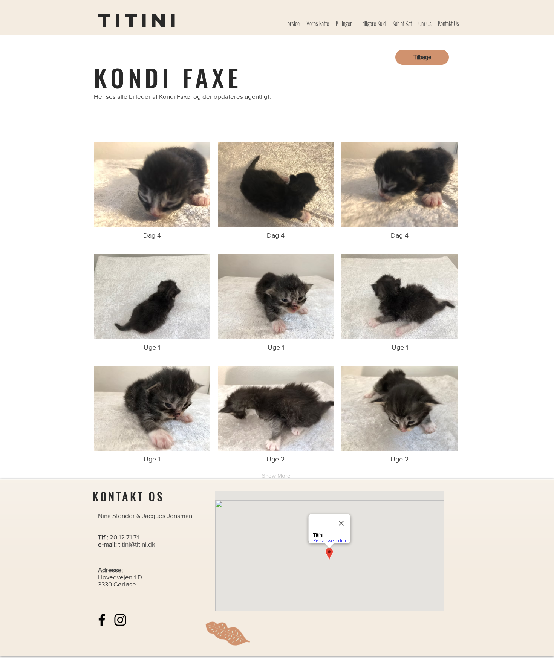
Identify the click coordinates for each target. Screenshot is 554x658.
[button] (152, 194)
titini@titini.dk (136, 544)
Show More (276, 475)
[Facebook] (102, 620)
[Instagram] (120, 620)
